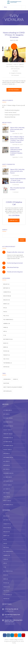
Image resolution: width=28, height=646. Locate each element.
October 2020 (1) (7, 477)
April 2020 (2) (6, 496)
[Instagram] (8, 635)
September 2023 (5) (8, 445)
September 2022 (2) (8, 457)
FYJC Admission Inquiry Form (12, 614)
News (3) (5, 347)
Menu (5, 7)
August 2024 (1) (7, 430)
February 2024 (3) (7, 433)
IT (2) (4, 335)
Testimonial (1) (7, 363)
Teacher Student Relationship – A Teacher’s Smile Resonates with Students (18, 180)
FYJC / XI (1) (6, 315)
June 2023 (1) (6, 453)
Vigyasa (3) (6, 366)
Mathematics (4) (7, 339)
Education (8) (7, 296)
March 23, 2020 (14, 40)
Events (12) (6, 303)
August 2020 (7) (7, 485)
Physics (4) (6, 351)
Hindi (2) (5, 327)
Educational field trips (13, 267)
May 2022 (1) (6, 469)
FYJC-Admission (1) (8, 319)
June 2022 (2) (6, 465)
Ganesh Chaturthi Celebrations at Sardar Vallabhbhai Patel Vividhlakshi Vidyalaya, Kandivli (16, 151)
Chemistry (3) (7, 292)
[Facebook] (4, 635)
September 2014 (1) (8, 504)
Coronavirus (9, 64)
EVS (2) (5, 307)
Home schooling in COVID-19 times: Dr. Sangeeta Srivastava (14, 34)
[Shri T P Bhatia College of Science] (14, 2)
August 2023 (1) (7, 449)
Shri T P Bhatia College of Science (14, 66)
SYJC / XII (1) (6, 359)
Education (15, 71)
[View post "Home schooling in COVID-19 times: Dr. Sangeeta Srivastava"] (14, 54)
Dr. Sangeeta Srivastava (15, 73)
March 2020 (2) (7, 500)
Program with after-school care (15, 252)
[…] (15, 84)
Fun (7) (5, 311)
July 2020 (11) (6, 489)
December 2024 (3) (7, 418)
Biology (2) (6, 284)
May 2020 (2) (6, 493)
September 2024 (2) (8, 426)
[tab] (14, 252)
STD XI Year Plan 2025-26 (11, 609)
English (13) (6, 300)
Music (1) (5, 343)
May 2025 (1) (6, 414)
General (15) (6, 555)
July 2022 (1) (6, 461)
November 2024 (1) (8, 422)
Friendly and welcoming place (15, 271)
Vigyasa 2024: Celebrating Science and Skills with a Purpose (17, 129)
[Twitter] (19, 635)
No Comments (15, 75)
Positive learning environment (15, 263)
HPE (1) (5, 331)
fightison (21, 64)
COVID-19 (15, 64)
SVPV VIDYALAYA (15, 68)
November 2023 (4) (8, 437)
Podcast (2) (6, 355)
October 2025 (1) (7, 410)
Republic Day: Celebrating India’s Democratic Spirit (13, 620)
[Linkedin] (12, 635)
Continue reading (13, 90)
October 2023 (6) (7, 441)
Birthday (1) (6, 288)
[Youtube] (23, 635)
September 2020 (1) (8, 481)
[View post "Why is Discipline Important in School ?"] (5, 190)
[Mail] (16, 635)
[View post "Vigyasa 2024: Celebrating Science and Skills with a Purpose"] (5, 130)
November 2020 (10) (8, 473)
